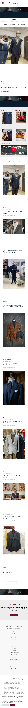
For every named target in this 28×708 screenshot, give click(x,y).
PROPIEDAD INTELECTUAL (14, 662)
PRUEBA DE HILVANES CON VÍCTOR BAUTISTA (13, 87)
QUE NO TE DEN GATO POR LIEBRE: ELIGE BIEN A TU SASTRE (12, 251)
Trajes (2, 81)
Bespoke (17, 21)
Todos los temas (4, 21)
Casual (5, 24)
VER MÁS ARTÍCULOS (12, 583)
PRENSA (14, 650)
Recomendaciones (21, 24)
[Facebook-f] (20, 669)
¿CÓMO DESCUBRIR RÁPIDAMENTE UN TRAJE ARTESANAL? (13, 422)
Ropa (4, 247)
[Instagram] (8, 669)
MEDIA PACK (14, 654)
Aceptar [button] (12, 705)
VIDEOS (14, 648)
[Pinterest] (12, 669)
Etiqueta (12, 21)
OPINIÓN (14, 646)
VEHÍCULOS (14, 637)
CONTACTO (14, 657)
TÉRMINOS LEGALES (14, 659)
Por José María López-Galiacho (9, 215)
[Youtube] (16, 669)
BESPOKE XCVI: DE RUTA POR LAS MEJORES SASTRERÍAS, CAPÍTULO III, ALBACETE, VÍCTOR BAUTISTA (13, 306)
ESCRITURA (14, 635)
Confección (23, 21)
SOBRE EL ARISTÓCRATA (14, 652)
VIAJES (14, 644)
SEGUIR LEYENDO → (5, 91)
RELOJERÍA (14, 633)
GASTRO (14, 639)
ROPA (14, 631)
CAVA (14, 642)
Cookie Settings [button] (5, 705)
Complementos (12, 24)
